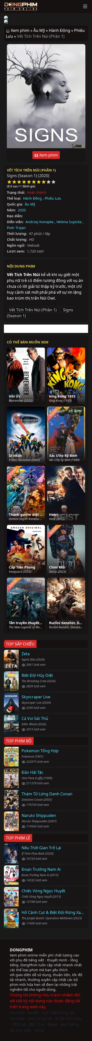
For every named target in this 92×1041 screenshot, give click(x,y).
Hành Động (32, 198)
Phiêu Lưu (53, 198)
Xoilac (39, 1030)
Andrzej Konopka (39, 221)
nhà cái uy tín (40, 1018)
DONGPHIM (21, 950)
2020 (22, 210)
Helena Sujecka (68, 221)
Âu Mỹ (30, 204)
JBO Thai (37, 1024)
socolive (17, 1012)
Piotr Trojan (16, 227)
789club (19, 1024)
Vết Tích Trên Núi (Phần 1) (31, 170)
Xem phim (48, 155)
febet (52, 1024)
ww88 (33, 1012)
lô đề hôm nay (68, 1018)
